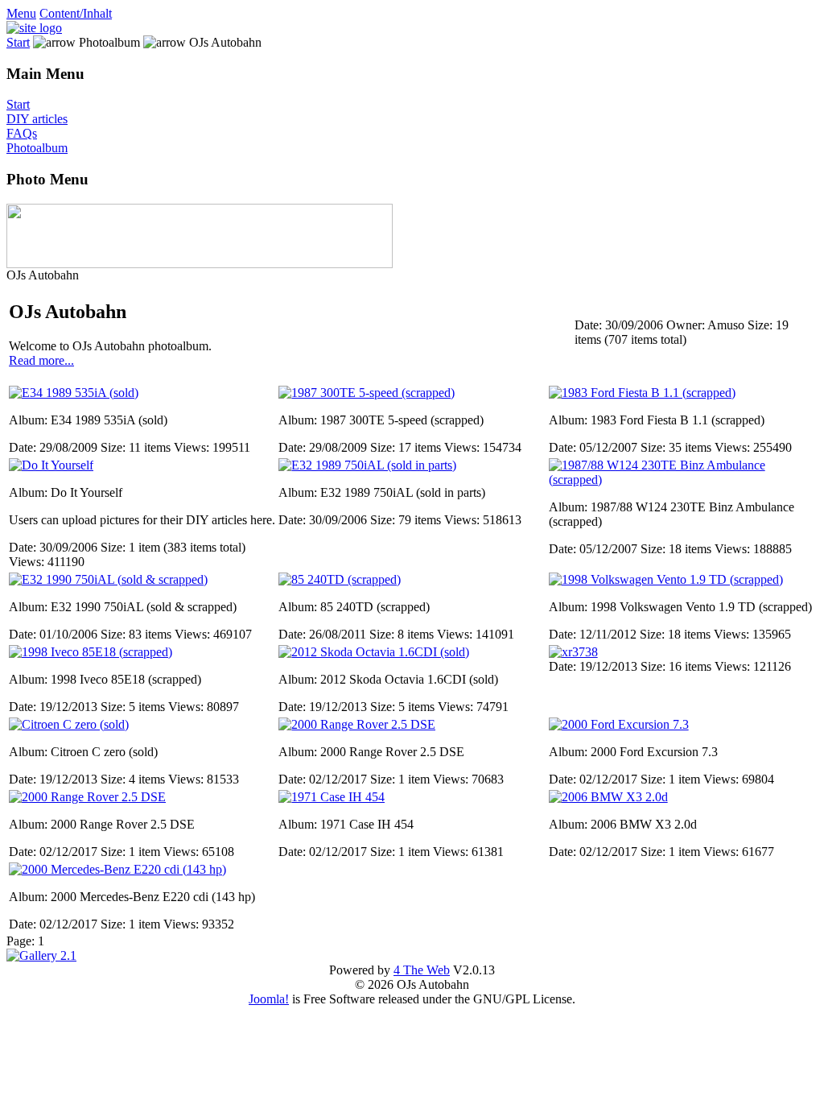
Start (18, 42)
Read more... (41, 360)
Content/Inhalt (75, 13)
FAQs (21, 133)
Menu (21, 13)
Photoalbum (37, 148)
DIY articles (37, 119)
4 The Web (421, 970)
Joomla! (269, 999)
